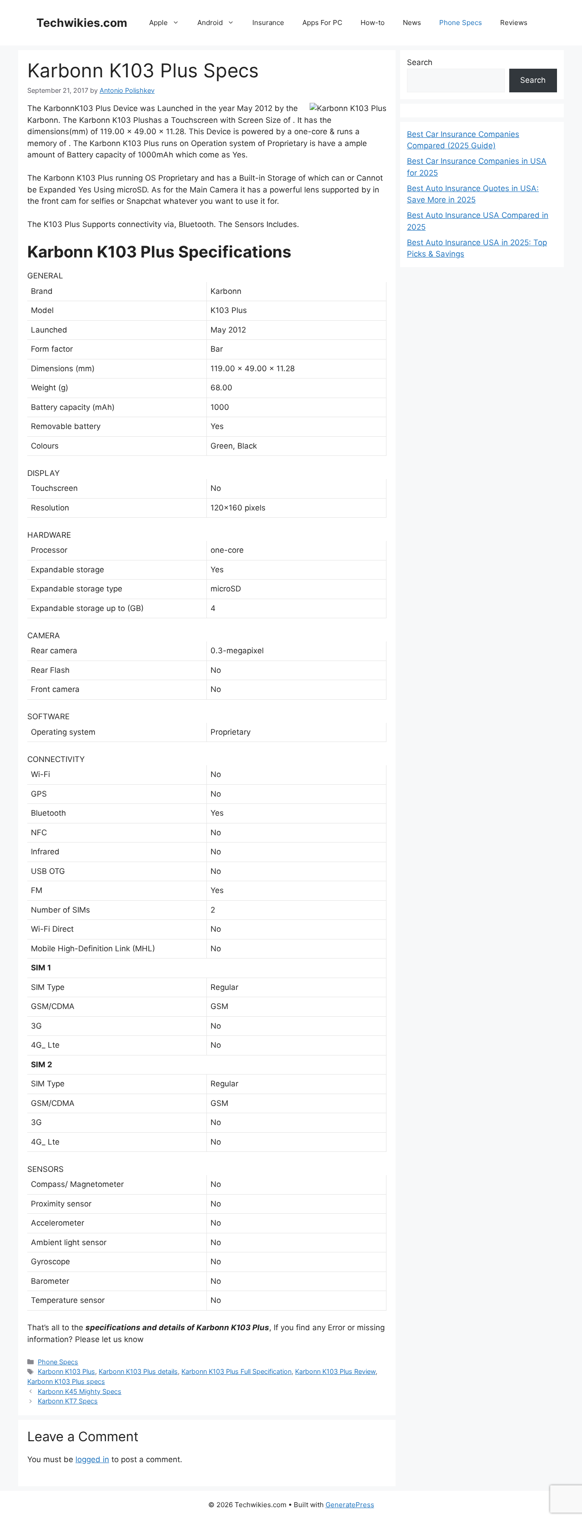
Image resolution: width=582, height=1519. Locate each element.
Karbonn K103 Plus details (138, 1371)
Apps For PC (322, 22)
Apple (158, 22)
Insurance (268, 22)
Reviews (513, 22)
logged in (92, 1459)
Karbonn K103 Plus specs (66, 1381)
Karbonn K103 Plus (66, 1371)
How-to (373, 22)
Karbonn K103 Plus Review (335, 1371)
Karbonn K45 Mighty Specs (79, 1391)
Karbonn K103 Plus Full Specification (236, 1371)
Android (210, 22)
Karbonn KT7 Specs (68, 1401)
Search (419, 62)
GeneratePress (350, 1504)
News (412, 22)
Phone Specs (460, 22)
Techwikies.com (81, 23)
